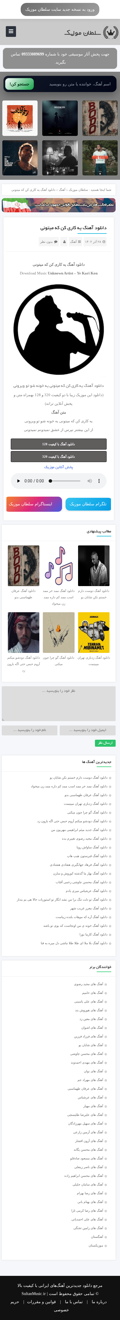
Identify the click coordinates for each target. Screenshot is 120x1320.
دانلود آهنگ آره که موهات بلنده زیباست (81, 917)
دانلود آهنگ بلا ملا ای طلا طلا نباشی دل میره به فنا (74, 943)
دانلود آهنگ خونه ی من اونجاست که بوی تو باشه (75, 925)
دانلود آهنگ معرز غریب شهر (88, 908)
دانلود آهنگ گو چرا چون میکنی (87, 812)
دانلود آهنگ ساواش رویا (92, 847)
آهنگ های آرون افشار (89, 1141)
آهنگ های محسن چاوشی (86, 1053)
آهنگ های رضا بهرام (90, 1193)
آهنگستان (97, 1236)
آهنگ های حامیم (92, 992)
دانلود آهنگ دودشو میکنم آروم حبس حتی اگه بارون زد (72, 821)
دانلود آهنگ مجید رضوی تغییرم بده (84, 838)
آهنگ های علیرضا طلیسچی (85, 1114)
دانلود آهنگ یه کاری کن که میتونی (73, 228)
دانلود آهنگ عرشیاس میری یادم (86, 890)
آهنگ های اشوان (92, 1027)
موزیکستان (96, 1245)
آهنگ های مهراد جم (90, 1080)
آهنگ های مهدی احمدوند (87, 1062)
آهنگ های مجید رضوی (88, 984)
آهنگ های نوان (93, 1071)
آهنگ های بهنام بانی (90, 1202)
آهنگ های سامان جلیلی (88, 1184)
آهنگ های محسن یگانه (88, 1149)
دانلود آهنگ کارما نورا (93, 934)
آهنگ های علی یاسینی (88, 1001)
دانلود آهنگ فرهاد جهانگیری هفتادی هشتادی (78, 864)
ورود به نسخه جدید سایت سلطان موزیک (60, 9)
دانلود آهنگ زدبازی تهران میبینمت (85, 803)
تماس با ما (74, 1302)
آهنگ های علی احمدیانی (87, 1219)
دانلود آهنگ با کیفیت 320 (58, 456)
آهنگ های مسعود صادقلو (86, 1158)
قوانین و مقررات (41, 1302)
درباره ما (99, 1302)
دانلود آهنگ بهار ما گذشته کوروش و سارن (80, 873)
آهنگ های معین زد (91, 1019)
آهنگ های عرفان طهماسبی (85, 1088)
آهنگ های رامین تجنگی (88, 1228)
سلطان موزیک (78, 189)
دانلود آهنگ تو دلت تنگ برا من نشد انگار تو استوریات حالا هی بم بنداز (62, 899)
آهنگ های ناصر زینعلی (88, 1167)
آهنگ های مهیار (93, 1106)
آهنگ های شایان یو (91, 1045)
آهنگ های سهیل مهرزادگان (85, 1123)
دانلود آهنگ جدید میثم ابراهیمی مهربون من (79, 829)
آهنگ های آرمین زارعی (88, 1132)
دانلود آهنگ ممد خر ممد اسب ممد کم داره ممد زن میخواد (69, 786)
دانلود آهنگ (76, 264)
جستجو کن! (19, 84)
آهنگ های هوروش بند (89, 1010)
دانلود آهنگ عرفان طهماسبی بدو (86, 795)
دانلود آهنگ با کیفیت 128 (58, 444)
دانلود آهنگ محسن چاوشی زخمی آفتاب (81, 882)
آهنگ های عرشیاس (90, 1097)
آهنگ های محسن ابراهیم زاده (83, 1175)
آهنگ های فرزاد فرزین (88, 1036)
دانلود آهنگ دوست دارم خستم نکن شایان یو (78, 777)
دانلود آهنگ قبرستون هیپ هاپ (87, 856)
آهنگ (62, 189)
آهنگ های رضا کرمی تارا (87, 1210)
